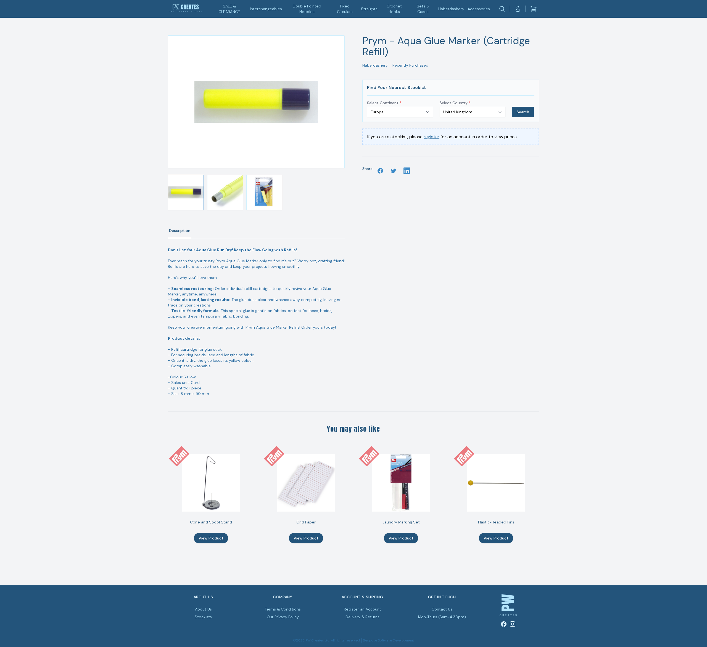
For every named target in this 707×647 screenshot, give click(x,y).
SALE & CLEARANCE (229, 9)
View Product (211, 538)
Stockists (203, 616)
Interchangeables (266, 8)
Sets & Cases (423, 9)
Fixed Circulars (345, 9)
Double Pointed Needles (307, 9)
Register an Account (362, 609)
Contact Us (442, 609)
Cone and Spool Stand (211, 522)
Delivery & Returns (362, 616)
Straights (369, 8)
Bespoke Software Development (388, 640)
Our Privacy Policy (283, 616)
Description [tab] (179, 230)
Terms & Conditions (283, 609)
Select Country (455, 102)
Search (523, 111)
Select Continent (384, 102)
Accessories (479, 8)
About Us (203, 609)
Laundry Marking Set (401, 522)
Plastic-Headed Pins (496, 522)
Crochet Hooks (394, 9)
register (431, 137)
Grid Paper (306, 522)
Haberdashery (451, 8)
